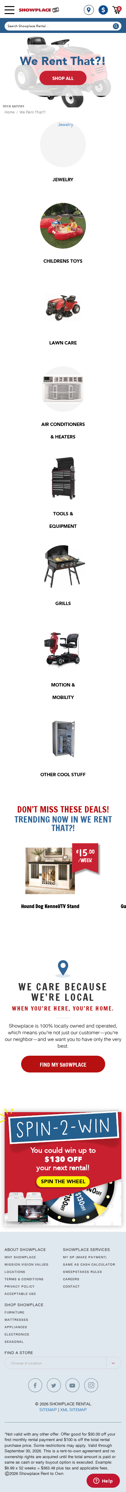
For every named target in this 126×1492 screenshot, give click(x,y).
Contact (71, 1286)
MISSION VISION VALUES (27, 1264)
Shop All (63, 79)
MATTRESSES (16, 1319)
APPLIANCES (16, 1327)
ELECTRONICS (17, 1334)
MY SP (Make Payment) (85, 1257)
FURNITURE (14, 1312)
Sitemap (48, 1409)
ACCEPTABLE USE (20, 1294)
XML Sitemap (73, 1409)
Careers (71, 1279)
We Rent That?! (33, 112)
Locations (15, 1272)
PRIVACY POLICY (20, 1286)
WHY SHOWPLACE (20, 1257)
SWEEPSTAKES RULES (82, 1272)
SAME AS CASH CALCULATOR (89, 1264)
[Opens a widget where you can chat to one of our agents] (103, 1481)
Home (10, 112)
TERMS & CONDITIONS (24, 1279)
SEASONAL (14, 1341)
